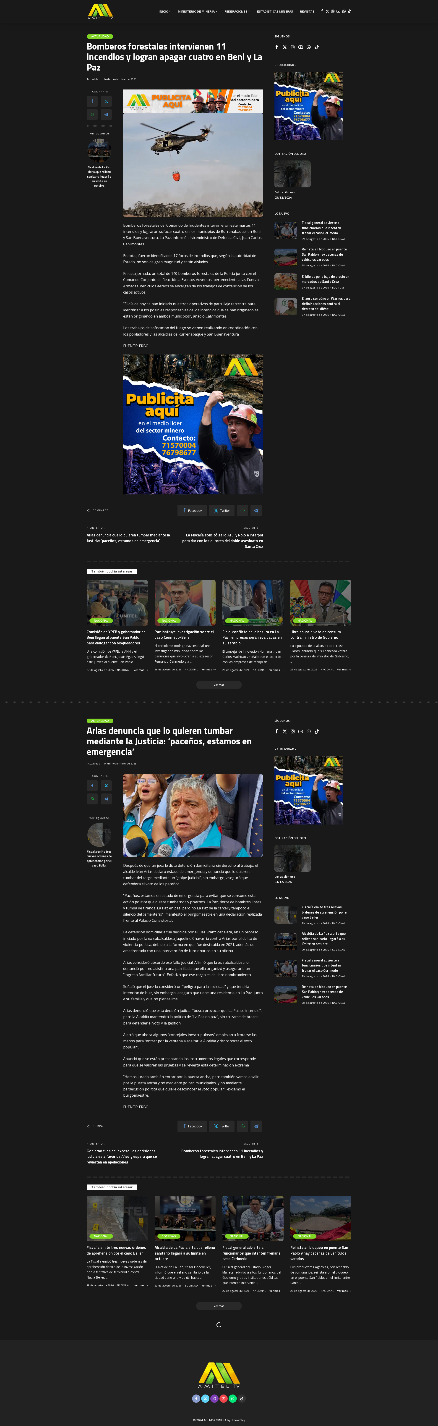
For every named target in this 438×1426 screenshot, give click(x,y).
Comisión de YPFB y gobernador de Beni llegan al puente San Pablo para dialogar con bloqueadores (116, 637)
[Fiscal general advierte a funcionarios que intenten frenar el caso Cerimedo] (285, 230)
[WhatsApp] (344, 11)
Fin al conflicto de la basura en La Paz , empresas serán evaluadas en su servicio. (252, 637)
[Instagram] (333, 11)
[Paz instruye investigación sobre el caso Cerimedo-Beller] (185, 603)
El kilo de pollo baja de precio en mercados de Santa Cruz (325, 279)
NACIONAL (338, 239)
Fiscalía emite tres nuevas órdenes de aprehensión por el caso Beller (99, 858)
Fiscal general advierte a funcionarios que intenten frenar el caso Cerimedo (321, 228)
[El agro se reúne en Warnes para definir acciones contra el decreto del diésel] (285, 306)
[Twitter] (327, 11)
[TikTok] (349, 11)
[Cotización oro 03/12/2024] (292, 174)
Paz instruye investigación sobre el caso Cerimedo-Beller (184, 635)
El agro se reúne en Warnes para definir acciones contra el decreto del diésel (326, 303)
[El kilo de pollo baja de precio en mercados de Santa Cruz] (285, 281)
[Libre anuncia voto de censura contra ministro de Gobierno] (321, 603)
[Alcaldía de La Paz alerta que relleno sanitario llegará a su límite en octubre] (99, 151)
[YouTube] (338, 11)
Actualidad (100, 36)
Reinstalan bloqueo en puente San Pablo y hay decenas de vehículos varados (324, 254)
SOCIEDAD (338, 949)
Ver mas (139, 670)
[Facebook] (322, 11)
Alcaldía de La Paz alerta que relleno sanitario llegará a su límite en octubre (99, 176)
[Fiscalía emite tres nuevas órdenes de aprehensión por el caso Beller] (99, 835)
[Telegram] (106, 114)
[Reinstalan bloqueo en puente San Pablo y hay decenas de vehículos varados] (285, 257)
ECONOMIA (339, 287)
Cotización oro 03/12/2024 (284, 195)
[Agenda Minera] (100, 11)
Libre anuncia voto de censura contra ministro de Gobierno (315, 635)
